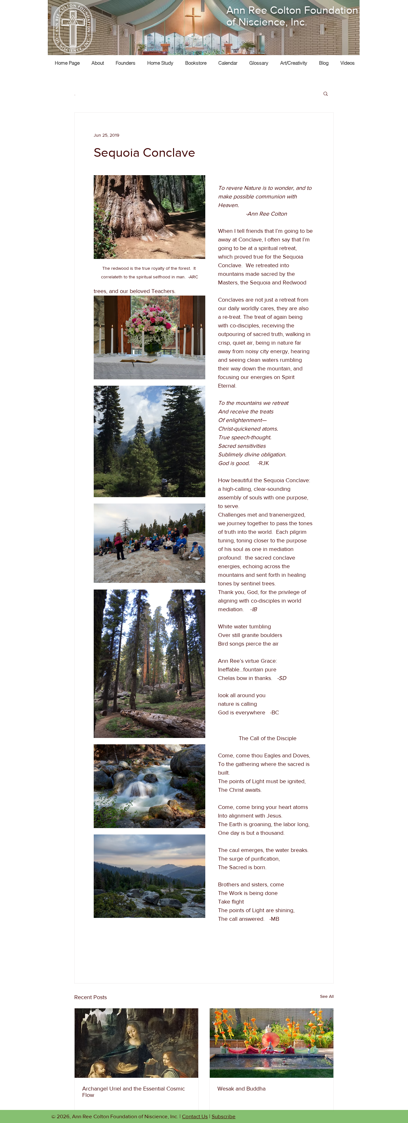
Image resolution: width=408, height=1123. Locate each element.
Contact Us (195, 1116)
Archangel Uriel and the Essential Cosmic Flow (133, 1091)
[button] (293, 62)
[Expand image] (149, 337)
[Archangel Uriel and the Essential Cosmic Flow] (136, 1043)
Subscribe (224, 1116)
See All (327, 996)
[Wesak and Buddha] (271, 1043)
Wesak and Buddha (241, 1088)
